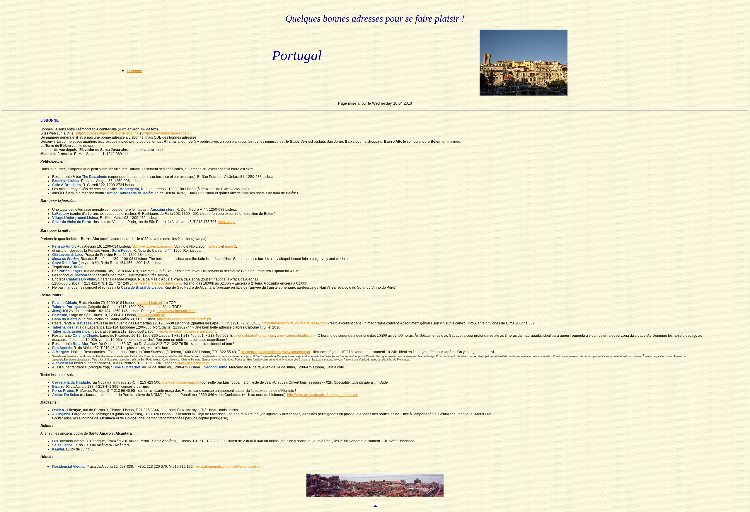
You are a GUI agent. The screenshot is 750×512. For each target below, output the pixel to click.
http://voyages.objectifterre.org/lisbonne (107, 133)
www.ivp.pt (226, 222)
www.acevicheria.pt (193, 363)
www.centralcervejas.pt (180, 382)
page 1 (214, 246)
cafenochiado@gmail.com (254, 336)
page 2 (230, 246)
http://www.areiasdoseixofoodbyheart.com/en (322, 395)
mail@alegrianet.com (246, 467)
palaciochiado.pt (149, 303)
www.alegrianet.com (211, 467)
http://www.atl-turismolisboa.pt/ (167, 133)
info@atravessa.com (277, 323)
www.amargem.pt (296, 352)
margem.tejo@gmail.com (261, 352)
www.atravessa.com (311, 323)
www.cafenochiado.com (296, 336)
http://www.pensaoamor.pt (152, 246)
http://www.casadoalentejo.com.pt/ (184, 319)
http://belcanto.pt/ (151, 315)
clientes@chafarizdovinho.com (156, 283)
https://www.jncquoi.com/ (175, 311)
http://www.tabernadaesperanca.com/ (186, 331)
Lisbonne (134, 71)
